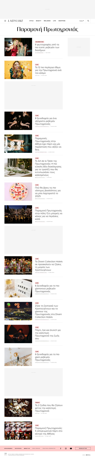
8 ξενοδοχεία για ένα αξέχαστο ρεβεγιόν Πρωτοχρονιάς (46, 120)
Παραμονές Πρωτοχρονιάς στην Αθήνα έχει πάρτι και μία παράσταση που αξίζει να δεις (48, 144)
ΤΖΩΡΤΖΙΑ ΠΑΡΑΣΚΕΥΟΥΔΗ (41, 272)
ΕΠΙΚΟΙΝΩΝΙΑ (8, 448)
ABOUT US (27, 448)
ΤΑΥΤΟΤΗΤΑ (18, 448)
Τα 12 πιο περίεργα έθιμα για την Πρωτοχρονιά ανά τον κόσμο (48, 70)
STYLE (32, 21)
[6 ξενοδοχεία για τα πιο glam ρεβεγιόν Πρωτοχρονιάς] (18, 357)
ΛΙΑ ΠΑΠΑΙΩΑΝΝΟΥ (39, 52)
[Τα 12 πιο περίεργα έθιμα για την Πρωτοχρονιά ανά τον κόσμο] (18, 70)
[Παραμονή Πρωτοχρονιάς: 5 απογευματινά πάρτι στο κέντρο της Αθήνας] (18, 430)
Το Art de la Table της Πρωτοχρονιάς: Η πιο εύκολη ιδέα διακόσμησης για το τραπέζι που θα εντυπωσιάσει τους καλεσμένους (48, 168)
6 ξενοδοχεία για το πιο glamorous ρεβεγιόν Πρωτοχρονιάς (47, 288)
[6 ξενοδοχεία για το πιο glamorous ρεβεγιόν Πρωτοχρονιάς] (18, 288)
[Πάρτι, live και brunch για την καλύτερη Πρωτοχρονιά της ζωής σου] (18, 334)
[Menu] (5, 21)
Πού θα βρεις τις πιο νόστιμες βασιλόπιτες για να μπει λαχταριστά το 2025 (48, 192)
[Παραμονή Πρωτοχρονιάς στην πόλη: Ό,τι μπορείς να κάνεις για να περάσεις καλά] (18, 214)
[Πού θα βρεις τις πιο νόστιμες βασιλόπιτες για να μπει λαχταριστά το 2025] (18, 191)
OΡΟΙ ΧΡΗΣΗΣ (36, 448)
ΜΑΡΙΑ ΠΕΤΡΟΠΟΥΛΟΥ (40, 177)
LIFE (54, 21)
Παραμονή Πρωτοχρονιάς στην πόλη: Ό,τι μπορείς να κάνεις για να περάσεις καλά (48, 215)
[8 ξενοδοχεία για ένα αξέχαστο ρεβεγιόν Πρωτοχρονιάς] (18, 121)
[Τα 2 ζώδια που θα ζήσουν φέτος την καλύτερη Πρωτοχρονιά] (18, 408)
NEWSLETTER (83, 448)
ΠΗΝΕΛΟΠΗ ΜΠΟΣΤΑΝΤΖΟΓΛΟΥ (42, 126)
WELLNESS (47, 21)
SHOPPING (62, 21)
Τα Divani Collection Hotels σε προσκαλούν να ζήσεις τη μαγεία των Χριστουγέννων (49, 265)
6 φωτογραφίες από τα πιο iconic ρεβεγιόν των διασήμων (47, 47)
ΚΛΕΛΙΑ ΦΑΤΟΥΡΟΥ (39, 436)
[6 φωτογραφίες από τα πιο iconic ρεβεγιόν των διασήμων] (18, 47)
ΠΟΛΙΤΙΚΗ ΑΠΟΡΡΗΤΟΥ (49, 448)
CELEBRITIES (39, 42)
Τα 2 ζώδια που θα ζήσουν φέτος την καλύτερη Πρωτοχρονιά (48, 407)
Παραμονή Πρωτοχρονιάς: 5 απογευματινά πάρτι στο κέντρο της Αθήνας (48, 430)
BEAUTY (38, 21)
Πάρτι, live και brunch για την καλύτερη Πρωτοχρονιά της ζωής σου (48, 334)
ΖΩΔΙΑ (37, 402)
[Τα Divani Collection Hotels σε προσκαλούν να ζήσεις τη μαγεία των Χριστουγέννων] (18, 265)
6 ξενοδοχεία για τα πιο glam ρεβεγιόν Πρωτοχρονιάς (47, 356)
